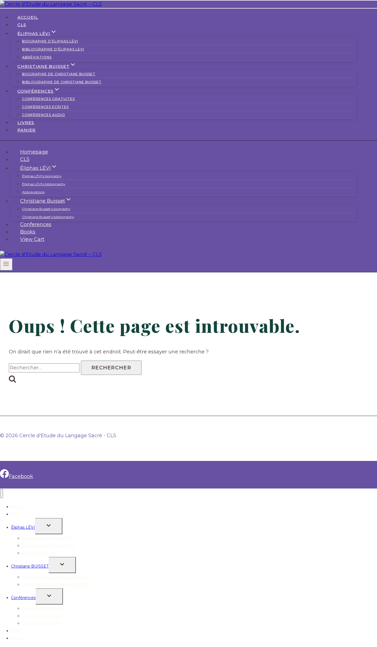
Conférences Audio (43, 115)
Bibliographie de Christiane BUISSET (62, 82)
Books (27, 232)
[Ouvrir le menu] (6, 264)
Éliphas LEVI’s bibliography (43, 184)
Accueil (27, 17)
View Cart (32, 239)
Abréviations (37, 57)
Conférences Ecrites (45, 107)
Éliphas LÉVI (23, 527)
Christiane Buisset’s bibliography (48, 217)
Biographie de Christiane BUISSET (58, 74)
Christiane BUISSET (30, 566)
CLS (21, 24)
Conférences (23, 597)
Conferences (35, 224)
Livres (25, 122)
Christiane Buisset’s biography (46, 209)
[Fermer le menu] (1, 493)
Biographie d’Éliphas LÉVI (50, 41)
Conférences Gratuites (48, 99)
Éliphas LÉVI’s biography (42, 176)
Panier (26, 130)
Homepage (34, 152)
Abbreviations (33, 192)
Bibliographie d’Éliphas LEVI (53, 49)
